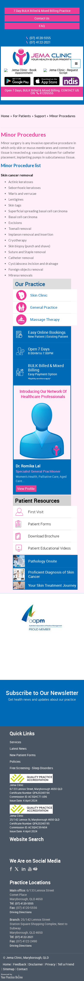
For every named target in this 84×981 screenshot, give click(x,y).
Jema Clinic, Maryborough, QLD (27, 957)
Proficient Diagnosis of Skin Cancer (51, 574)
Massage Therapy (45, 319)
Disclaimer (35, 964)
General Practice (43, 307)
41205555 (46, 93)
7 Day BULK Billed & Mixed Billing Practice (42, 11)
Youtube (29, 869)
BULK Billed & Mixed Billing (46, 371)
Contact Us (41, 18)
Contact (22, 969)
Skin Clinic (38, 295)
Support (40, 116)
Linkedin (23, 869)
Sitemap (8, 969)
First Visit (36, 511)
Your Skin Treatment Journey (52, 585)
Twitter (17, 869)
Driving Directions (21, 912)
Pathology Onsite (42, 561)
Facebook (12, 869)
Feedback (19, 964)
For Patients (22, 116)
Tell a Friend (66, 964)
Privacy (50, 964)
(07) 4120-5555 (40, 38)
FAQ (42, 26)
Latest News (18, 748)
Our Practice (30, 284)
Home (5, 116)
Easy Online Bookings (48, 334)
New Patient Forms (23, 755)
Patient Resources (37, 500)
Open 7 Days (40, 350)
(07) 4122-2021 (40, 42)
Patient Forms (39, 523)
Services (15, 742)
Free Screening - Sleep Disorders (31, 768)
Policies (15, 761)
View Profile (26, 488)
